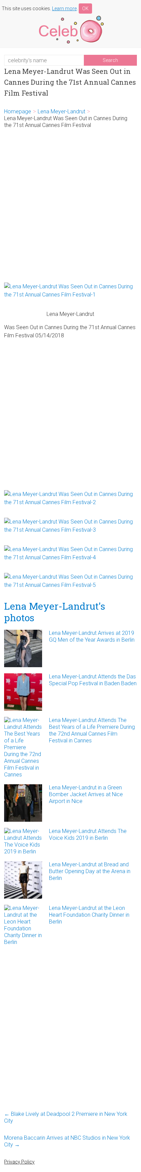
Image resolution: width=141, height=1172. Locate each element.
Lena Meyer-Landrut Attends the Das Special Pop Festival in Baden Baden (93, 680)
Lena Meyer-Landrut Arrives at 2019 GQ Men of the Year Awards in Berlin (91, 636)
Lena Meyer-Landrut (61, 111)
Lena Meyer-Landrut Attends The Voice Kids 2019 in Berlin (88, 834)
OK (85, 8)
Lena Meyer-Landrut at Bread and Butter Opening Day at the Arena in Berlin (89, 871)
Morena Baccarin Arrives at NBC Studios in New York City (67, 1141)
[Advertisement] (70, 205)
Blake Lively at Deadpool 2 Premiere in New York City (65, 1117)
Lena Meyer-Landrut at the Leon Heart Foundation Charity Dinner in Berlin (89, 915)
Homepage (17, 111)
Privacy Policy (19, 1162)
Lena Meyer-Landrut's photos (54, 612)
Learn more (64, 8)
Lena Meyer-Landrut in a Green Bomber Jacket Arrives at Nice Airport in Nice (86, 794)
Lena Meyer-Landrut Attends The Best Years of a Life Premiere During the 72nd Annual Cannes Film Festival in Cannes (92, 730)
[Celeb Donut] (70, 17)
